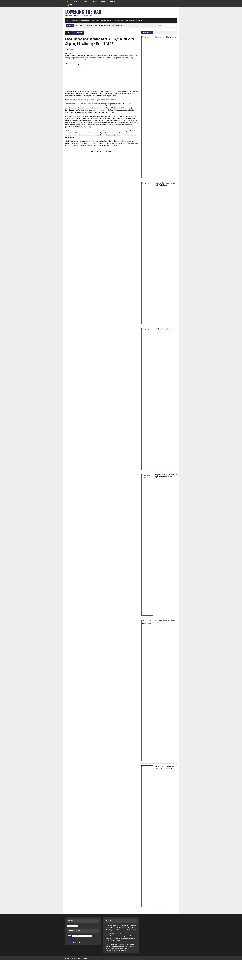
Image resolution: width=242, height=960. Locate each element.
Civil (68, 20)
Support (95, 2)
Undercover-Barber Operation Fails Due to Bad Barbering (165, 184)
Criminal (75, 20)
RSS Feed (69, 5)
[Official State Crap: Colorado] (147, 468)
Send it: (69, 942)
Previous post (96, 151)
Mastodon (112, 2)
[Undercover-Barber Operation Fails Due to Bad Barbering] (147, 322)
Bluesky (103, 2)
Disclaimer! (77, 2)
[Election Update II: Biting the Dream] (147, 177)
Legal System (118, 20)
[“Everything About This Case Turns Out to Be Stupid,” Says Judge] (147, 906)
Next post (109, 151)
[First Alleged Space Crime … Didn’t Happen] (147, 760)
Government (85, 20)
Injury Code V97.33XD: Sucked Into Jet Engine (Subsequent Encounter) (166, 476)
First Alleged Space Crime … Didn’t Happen (165, 621)
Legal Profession (106, 20)
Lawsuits (95, 20)
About (69, 2)
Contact (86, 2)
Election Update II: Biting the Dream (165, 37)
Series (140, 20)
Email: (69, 936)
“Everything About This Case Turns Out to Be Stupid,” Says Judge (165, 767)
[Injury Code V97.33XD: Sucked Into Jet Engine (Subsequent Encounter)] (147, 614)
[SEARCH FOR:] (166, 25)
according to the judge (99, 91)
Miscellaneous (130, 20)
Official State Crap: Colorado (163, 329)
